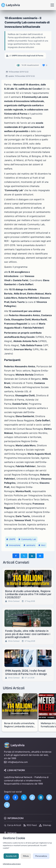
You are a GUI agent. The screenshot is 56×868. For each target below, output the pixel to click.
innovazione (14, 545)
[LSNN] (49, 797)
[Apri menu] (52, 5)
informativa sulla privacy (12, 864)
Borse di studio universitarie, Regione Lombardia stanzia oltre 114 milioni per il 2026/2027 (28, 594)
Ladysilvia (13, 5)
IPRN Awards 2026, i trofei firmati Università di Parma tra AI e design (26, 672)
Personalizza (41, 856)
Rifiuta (26, 856)
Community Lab (28, 539)
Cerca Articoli (14, 825)
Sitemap (47, 825)
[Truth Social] (7, 805)
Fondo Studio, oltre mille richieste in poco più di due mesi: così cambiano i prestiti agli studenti (27, 634)
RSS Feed (32, 825)
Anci (43, 545)
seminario (30, 545)
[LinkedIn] (41, 797)
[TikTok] (32, 797)
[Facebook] (7, 797)
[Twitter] (24, 797)
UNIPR (12, 539)
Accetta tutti (11, 856)
